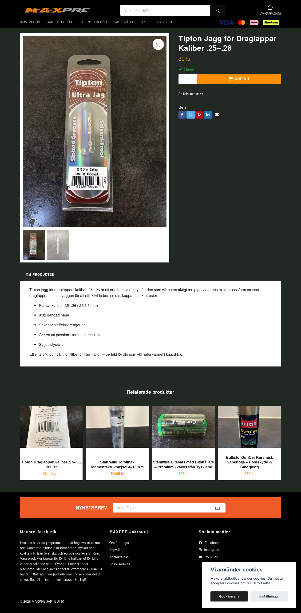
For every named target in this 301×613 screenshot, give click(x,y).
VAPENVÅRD (123, 29)
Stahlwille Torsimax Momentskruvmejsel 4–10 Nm (117, 471)
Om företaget (119, 549)
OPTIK (145, 29)
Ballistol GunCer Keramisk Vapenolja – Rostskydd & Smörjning (249, 469)
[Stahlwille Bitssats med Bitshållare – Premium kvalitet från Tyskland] (183, 438)
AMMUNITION (30, 29)
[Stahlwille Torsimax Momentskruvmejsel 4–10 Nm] (117, 438)
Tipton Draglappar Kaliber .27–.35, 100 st (51, 471)
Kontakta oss (119, 563)
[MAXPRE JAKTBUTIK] (95, 13)
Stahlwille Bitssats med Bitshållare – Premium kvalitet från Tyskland (183, 471)
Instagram (211, 556)
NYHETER (164, 29)
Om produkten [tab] (40, 281)
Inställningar (269, 596)
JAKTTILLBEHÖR (60, 29)
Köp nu (242, 86)
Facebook (211, 549)
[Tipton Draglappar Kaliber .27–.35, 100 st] (51, 438)
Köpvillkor (116, 556)
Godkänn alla (229, 596)
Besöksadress (119, 571)
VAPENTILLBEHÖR (93, 29)
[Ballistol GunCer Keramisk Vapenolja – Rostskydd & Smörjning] (249, 435)
